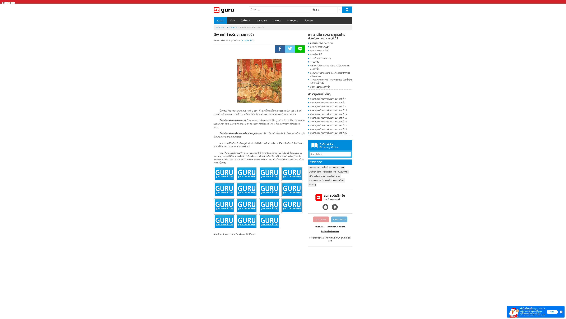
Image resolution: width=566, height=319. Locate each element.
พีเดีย (232, 21)
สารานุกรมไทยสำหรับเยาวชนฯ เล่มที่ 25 (328, 133)
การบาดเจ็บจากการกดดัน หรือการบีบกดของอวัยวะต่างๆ (330, 74)
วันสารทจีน (327, 180)
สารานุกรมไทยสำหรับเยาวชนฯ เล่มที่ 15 (328, 114)
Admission (327, 172)
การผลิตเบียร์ (316, 54)
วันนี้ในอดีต (246, 21)
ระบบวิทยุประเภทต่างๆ (320, 58)
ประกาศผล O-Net (336, 167)
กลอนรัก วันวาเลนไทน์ (318, 167)
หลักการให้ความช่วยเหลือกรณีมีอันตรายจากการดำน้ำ (330, 67)
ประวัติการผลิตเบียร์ (319, 50)
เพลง (338, 176)
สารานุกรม (262, 21)
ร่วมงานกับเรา (339, 219)
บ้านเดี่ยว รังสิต (315, 172)
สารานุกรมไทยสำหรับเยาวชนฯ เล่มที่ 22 (328, 125)
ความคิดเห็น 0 (248, 40)
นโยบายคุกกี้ (541, 315)
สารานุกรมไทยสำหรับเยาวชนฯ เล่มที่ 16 (328, 118)
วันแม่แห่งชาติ (315, 180)
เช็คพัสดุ (312, 185)
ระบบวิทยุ (314, 62)
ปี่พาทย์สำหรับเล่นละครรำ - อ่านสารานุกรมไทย (229, 10)
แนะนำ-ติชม (321, 219)
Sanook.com (8, 2)
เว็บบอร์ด (308, 21)
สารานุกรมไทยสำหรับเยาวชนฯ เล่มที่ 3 (328, 99)
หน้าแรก (220, 21)
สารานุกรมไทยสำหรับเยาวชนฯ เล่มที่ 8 (328, 106)
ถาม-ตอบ (277, 21)
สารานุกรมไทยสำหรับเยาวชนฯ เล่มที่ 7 (328, 102)
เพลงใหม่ (331, 176)
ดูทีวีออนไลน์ (314, 176)
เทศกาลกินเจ (338, 180)
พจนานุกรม (292, 21)
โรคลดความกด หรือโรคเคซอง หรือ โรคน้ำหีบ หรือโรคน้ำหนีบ (331, 81)
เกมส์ (323, 176)
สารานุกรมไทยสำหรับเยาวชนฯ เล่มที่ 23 (328, 129)
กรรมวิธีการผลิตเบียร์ (319, 47)
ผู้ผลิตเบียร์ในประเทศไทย (321, 43)
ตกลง (552, 312)
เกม (335, 172)
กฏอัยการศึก (343, 172)
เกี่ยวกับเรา (319, 227)
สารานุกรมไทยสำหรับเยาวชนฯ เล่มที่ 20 (328, 121)
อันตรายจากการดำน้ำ (320, 87)
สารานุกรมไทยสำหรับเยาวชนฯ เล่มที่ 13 (328, 110)
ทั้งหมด (315, 10)
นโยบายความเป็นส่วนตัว (527, 315)
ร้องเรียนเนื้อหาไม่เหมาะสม (330, 231)
